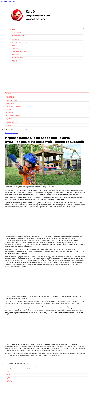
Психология (15, 39)
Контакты (9, 381)
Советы (14, 29)
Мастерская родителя (19, 51)
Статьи (8, 375)
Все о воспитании (17, 36)
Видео (8, 378)
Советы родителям (11, 133)
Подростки (15, 55)
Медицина (15, 48)
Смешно (14, 61)
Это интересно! (16, 33)
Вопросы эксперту (17, 58)
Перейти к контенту (7, 2)
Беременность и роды (19, 42)
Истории (14, 45)
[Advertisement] (45, 78)
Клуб (7, 372)
